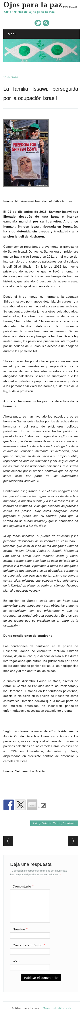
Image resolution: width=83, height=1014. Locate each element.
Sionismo (69, 823)
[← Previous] (8, 841)
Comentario (23, 886)
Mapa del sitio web (57, 1008)
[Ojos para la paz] (41, 61)
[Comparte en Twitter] (20, 804)
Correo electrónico (29, 945)
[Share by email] (32, 804)
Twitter (38, 23)
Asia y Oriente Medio (47, 823)
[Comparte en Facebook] (8, 804)
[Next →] (73, 841)
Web (16, 961)
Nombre (20, 929)
